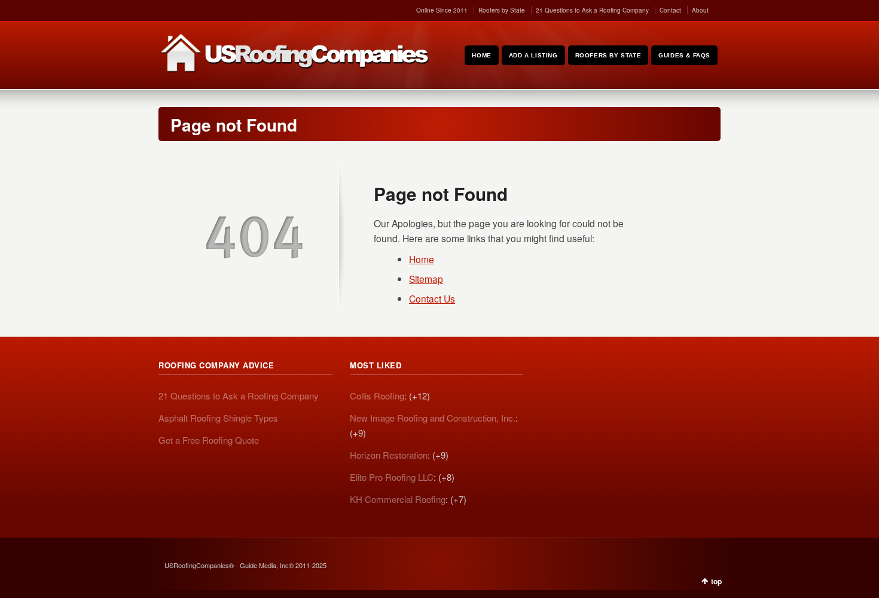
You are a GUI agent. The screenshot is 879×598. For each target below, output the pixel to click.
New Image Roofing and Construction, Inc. (432, 417)
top (716, 581)
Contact (670, 10)
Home (421, 259)
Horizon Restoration (389, 454)
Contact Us (432, 298)
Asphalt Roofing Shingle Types (218, 417)
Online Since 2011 (442, 10)
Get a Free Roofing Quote (208, 440)
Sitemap (426, 278)
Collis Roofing (377, 395)
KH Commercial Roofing (397, 499)
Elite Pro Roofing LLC (392, 477)
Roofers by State (501, 10)
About (700, 10)
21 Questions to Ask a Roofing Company (592, 10)
